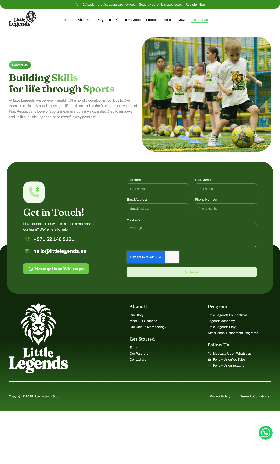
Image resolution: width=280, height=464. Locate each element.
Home (67, 20)
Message (133, 219)
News (182, 20)
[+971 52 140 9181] (27, 239)
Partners (152, 20)
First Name (135, 179)
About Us (84, 20)
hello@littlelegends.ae (59, 251)
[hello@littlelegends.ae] (27, 251)
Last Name (203, 179)
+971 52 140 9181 (53, 239)
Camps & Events (128, 20)
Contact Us (199, 20)
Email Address (137, 199)
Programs (104, 20)
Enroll (168, 20)
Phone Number (206, 199)
